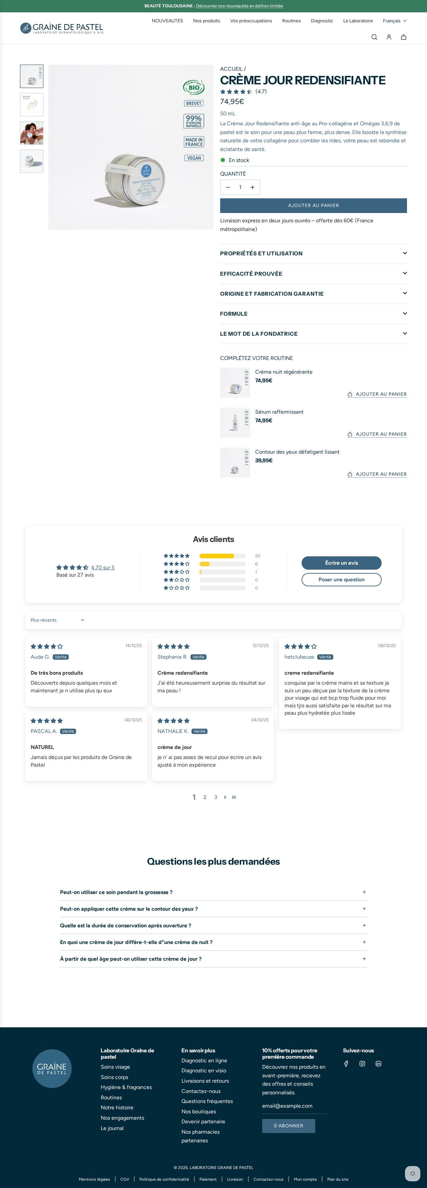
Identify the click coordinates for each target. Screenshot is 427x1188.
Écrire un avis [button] (341, 563)
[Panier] (403, 37)
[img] (47, 646)
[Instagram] (362, 1063)
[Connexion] (389, 37)
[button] (395, 21)
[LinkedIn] (378, 1063)
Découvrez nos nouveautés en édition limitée (239, 5)
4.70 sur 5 (102, 567)
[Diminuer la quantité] (228, 187)
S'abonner (289, 1126)
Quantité (233, 174)
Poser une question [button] (342, 579)
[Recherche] (374, 37)
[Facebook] (346, 1063)
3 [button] (215, 797)
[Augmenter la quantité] (252, 187)
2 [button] (204, 797)
